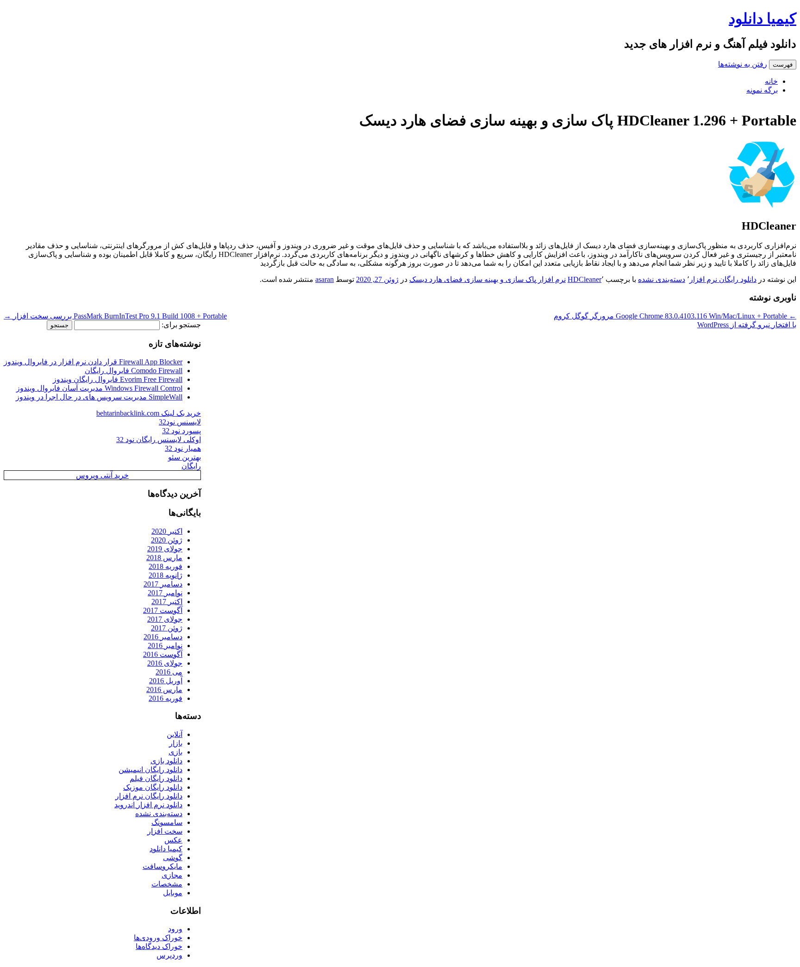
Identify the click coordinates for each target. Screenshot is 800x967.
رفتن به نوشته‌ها (742, 64)
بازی (175, 752)
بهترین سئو (184, 457)
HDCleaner (584, 279)
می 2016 (169, 672)
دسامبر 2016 (163, 637)
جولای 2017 (164, 619)
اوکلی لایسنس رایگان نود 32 (158, 439)
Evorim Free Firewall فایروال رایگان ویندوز (117, 379)
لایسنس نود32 (180, 422)
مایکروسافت (162, 866)
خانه (771, 81)
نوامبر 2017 (165, 593)
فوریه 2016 (165, 698)
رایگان (191, 466)
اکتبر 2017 (166, 601)
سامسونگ (166, 822)
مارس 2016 (164, 689)
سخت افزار (164, 831)
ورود (175, 929)
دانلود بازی (166, 761)
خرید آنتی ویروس (102, 475)
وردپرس (169, 955)
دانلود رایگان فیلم (156, 778)
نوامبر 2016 (165, 645)
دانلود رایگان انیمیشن (150, 770)
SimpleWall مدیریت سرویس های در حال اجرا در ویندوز (99, 397)
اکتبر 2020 (166, 531)
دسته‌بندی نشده (661, 279)
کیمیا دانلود (762, 18)
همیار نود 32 (183, 448)
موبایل (172, 893)
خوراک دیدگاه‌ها (159, 946)
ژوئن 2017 (166, 628)
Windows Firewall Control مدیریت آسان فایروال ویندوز (99, 388)
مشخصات (166, 884)
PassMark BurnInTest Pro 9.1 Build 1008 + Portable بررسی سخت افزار (115, 316)
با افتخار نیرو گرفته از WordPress (746, 325)
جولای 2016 (164, 663)
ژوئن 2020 (166, 540)
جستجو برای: (181, 325)
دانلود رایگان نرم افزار (722, 279)
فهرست (783, 64)
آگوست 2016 (162, 654)
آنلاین (174, 734)
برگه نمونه (762, 90)
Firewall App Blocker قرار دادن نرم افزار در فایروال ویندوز (93, 362)
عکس (173, 840)
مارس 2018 (164, 557)
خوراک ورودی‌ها (158, 938)
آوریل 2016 (165, 681)
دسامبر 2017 (163, 584)
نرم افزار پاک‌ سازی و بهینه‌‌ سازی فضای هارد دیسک (487, 279)
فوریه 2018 (165, 566)
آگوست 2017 (162, 610)
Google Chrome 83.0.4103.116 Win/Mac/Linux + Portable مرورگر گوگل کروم (675, 316)
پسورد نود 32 (181, 431)
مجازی (172, 875)
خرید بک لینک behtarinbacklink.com (148, 413)
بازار (175, 743)
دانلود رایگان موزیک (152, 787)
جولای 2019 (164, 549)
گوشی (172, 857)
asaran (324, 279)
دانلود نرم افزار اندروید (148, 805)
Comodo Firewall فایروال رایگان (133, 370)
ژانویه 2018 (165, 575)
